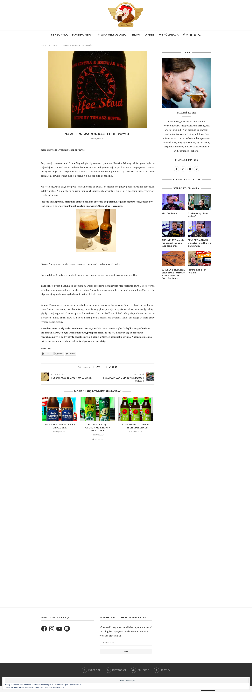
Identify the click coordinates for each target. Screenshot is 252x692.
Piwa (55, 45)
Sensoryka (59, 34)
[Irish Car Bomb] (173, 202)
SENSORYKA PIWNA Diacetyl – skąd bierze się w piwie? (199, 243)
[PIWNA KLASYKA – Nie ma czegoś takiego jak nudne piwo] (173, 229)
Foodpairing (81, 34)
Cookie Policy (58, 687)
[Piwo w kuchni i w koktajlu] (199, 258)
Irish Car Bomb (169, 213)
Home (43, 45)
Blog (136, 34)
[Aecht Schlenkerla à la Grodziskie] (59, 409)
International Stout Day (67, 163)
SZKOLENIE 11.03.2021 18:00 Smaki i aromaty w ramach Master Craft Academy (173, 274)
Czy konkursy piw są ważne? (198, 215)
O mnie (150, 34)
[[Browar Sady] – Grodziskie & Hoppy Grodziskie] (97, 409)
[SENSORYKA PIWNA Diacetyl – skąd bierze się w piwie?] (199, 229)
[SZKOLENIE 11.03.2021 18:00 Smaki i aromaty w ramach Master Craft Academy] (173, 258)
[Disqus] (97, 481)
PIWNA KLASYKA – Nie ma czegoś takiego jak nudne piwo (173, 243)
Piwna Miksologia (112, 34)
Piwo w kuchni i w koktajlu (197, 271)
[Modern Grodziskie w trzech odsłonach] (135, 409)
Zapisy (126, 651)
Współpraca (169, 34)
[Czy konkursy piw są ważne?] (199, 202)
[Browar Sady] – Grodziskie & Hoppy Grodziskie (97, 428)
